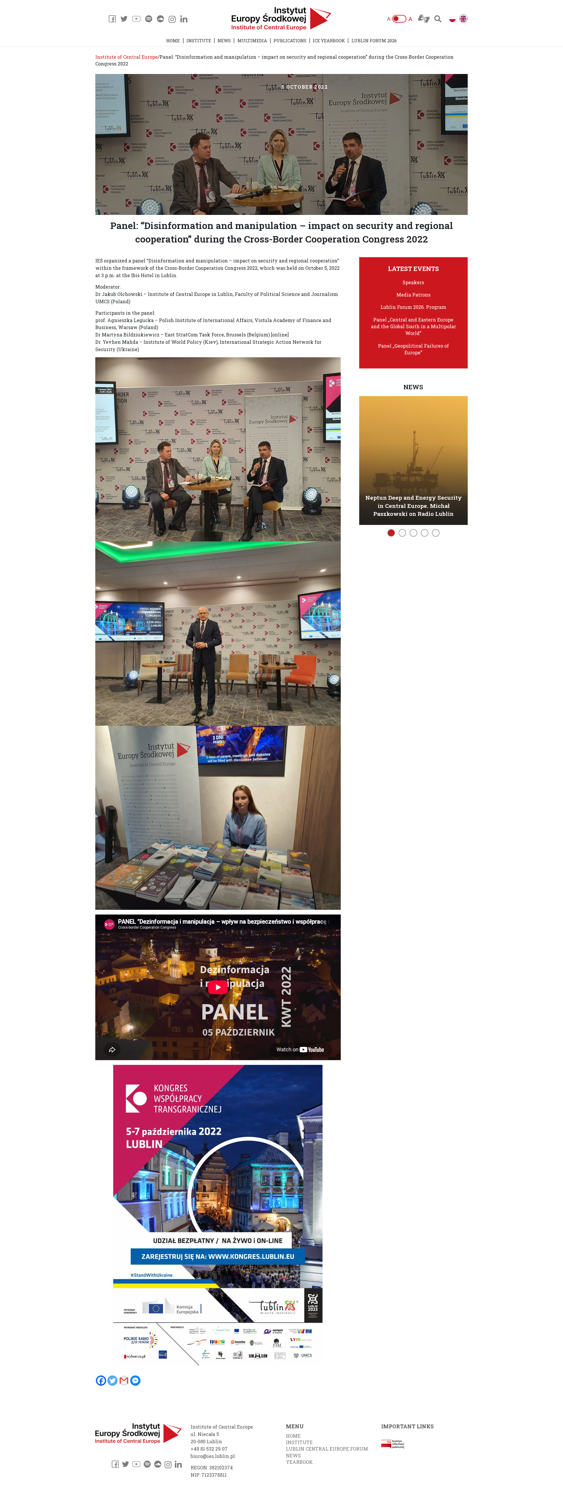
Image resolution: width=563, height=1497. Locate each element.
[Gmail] (124, 1380)
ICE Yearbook (329, 40)
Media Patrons (413, 295)
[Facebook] (101, 1380)
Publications (290, 40)
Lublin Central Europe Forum (327, 1449)
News (224, 40)
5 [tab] (436, 533)
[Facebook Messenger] (135, 1380)
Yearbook (299, 1462)
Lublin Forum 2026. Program (413, 307)
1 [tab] (391, 533)
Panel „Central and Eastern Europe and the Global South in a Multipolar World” (413, 326)
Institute (198, 40)
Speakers (413, 282)
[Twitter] (112, 1380)
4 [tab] (424, 533)
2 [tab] (402, 533)
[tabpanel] (413, 459)
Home (173, 40)
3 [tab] (413, 533)
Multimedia (252, 40)
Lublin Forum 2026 (374, 40)
